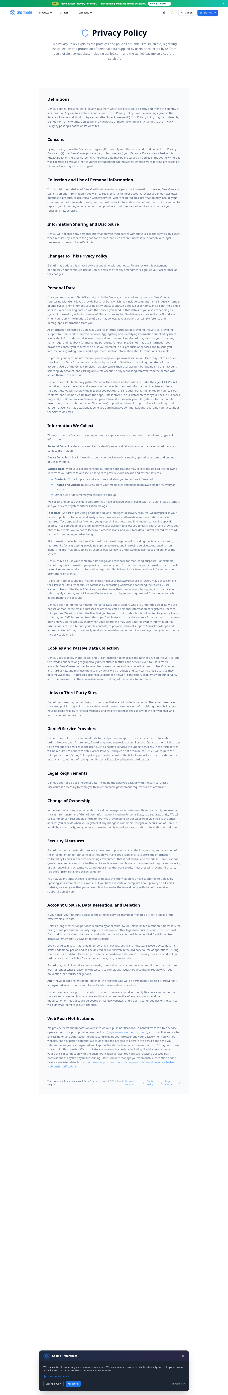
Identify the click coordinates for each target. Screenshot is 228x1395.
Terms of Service (130, 1082)
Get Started (205, 12)
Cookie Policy (150, 1082)
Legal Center (169, 1082)
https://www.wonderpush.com (127, 1032)
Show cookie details (58, 1376)
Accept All (73, 1383)
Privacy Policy (178, 1383)
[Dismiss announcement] (223, 3)
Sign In (189, 12)
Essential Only (53, 1383)
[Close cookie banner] (183, 1356)
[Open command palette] (163, 12)
